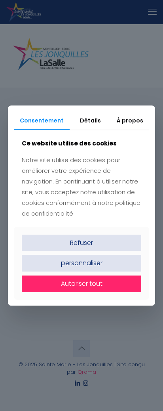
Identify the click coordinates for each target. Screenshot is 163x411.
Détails (90, 120)
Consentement (42, 120)
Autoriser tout (81, 283)
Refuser (81, 243)
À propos (130, 120)
